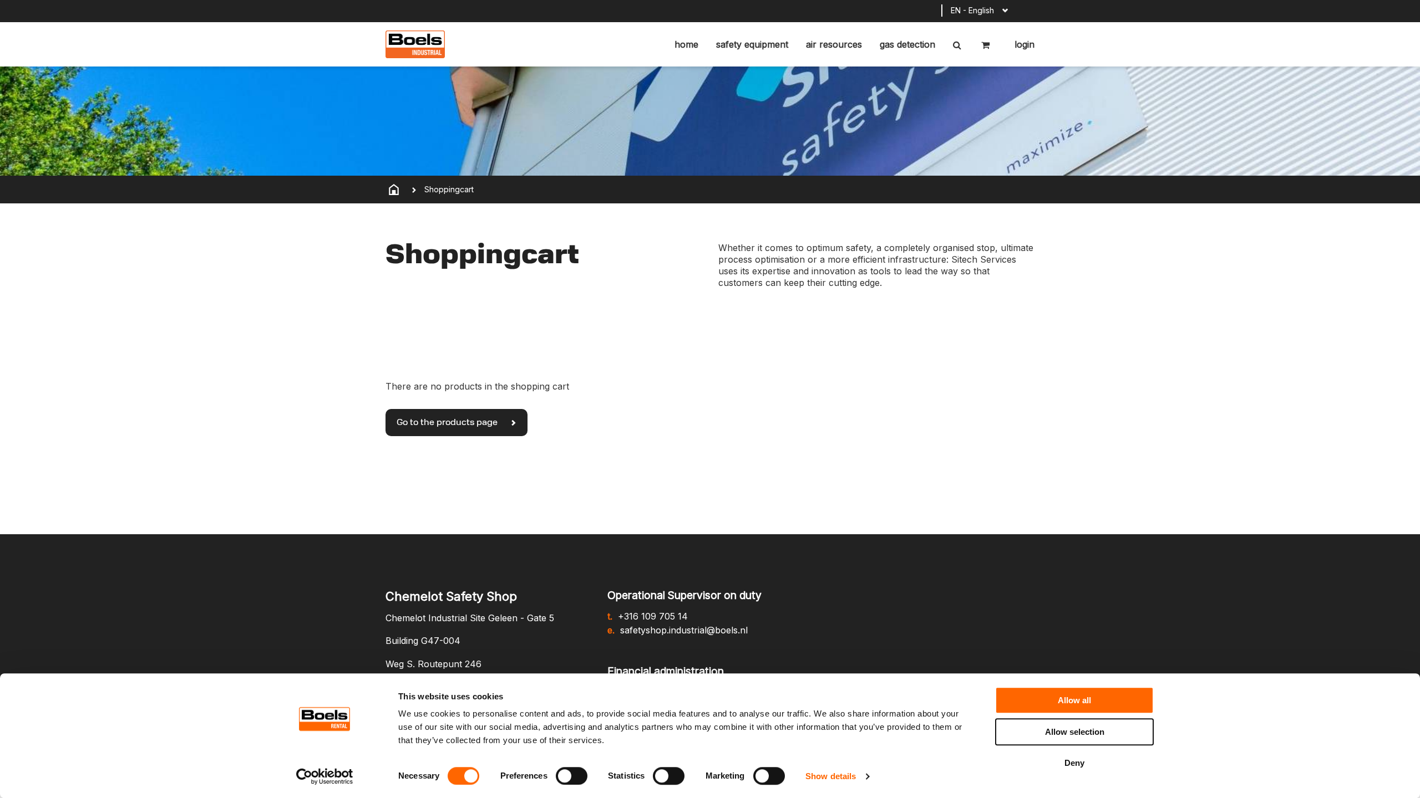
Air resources (834, 44)
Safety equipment (752, 44)
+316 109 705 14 (653, 616)
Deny (1074, 763)
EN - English (972, 10)
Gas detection (907, 44)
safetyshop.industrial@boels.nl (684, 630)
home (686, 44)
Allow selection (1074, 731)
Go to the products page (448, 422)
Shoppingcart (449, 189)
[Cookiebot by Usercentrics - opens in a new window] (324, 776)
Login (1023, 44)
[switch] (571, 776)
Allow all (1074, 700)
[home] (394, 189)
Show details (830, 776)
